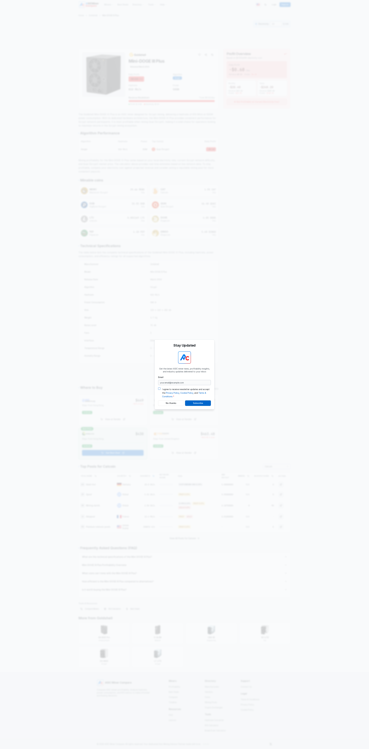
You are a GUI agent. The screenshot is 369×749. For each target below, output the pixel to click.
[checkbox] (159, 388)
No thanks (171, 403)
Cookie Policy (186, 393)
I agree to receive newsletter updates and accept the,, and (186, 393)
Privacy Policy (172, 393)
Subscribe (198, 403)
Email (160, 377)
